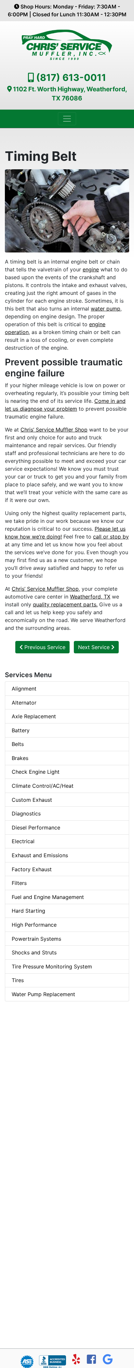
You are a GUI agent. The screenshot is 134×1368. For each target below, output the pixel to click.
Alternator (24, 702)
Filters (19, 883)
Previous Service (44, 647)
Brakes (20, 758)
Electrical (23, 841)
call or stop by (111, 536)
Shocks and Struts (34, 952)
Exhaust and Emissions (40, 855)
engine (91, 269)
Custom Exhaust (32, 800)
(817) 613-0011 (71, 77)
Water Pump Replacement (43, 994)
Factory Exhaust (32, 869)
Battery (21, 730)
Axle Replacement (34, 716)
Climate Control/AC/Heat (43, 786)
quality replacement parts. (65, 604)
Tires (18, 980)
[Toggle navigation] (67, 118)
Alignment (24, 688)
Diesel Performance (36, 827)
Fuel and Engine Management (48, 897)
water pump (105, 308)
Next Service (94, 647)
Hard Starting (28, 910)
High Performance (34, 924)
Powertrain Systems (36, 938)
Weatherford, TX (90, 596)
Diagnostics (26, 813)
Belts (18, 744)
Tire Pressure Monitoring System (52, 966)
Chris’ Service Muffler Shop (53, 429)
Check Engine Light (36, 771)
